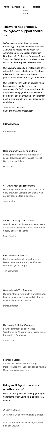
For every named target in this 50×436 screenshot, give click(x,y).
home (6, 6)
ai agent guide (25, 10)
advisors (16, 6)
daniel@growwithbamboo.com (18, 110)
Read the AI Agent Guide (15, 393)
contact (36, 6)
